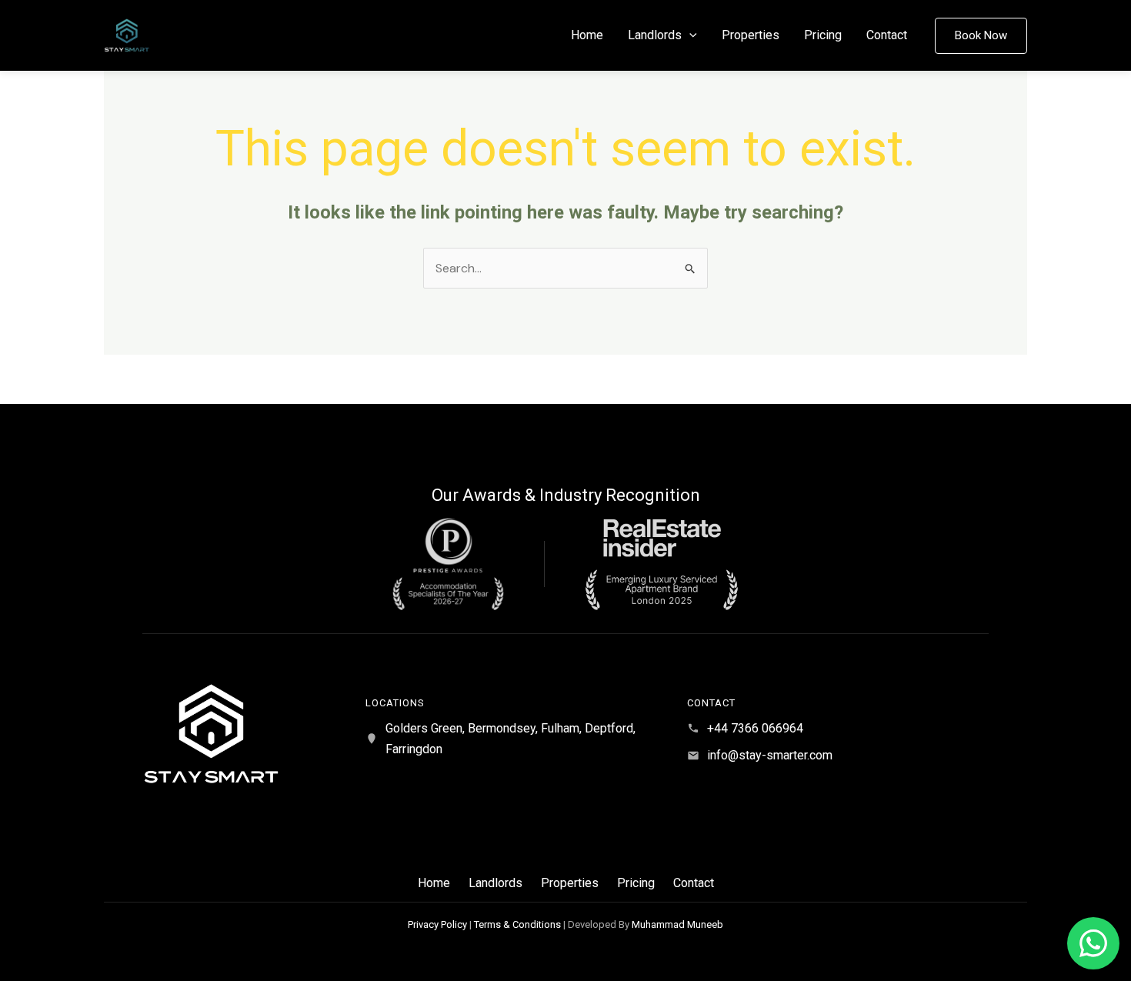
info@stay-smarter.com (769, 755)
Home (587, 35)
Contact (886, 35)
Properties (750, 35)
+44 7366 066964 (755, 728)
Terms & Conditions (517, 924)
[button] (689, 35)
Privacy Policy (437, 924)
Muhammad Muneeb (677, 924)
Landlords (655, 35)
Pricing (823, 35)
